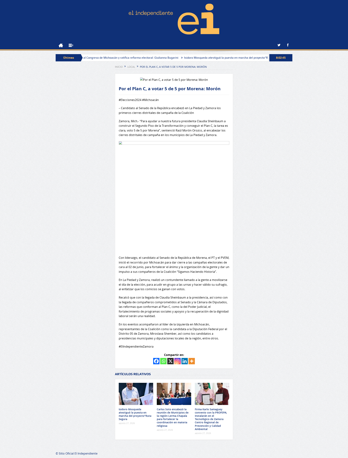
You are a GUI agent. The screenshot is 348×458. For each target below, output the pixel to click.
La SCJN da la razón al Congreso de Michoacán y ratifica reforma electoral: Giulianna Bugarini (104, 57)
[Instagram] (177, 361)
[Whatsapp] (163, 361)
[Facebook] (156, 361)
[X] (170, 361)
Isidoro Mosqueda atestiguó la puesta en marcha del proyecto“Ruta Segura (220, 57)
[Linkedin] (184, 361)
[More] (191, 361)
